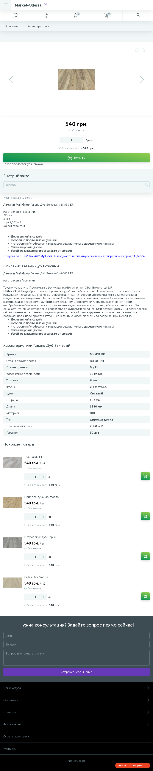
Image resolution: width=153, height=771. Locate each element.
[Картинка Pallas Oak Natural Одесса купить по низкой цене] (12, 583)
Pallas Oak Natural (36, 577)
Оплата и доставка (16, 736)
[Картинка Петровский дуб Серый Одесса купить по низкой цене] (12, 543)
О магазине (11, 700)
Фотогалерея (12, 724)
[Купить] (145, 476)
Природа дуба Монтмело (41, 497)
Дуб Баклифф (33, 457)
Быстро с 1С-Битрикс (130, 765)
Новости (9, 712)
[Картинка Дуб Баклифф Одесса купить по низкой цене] (12, 462)
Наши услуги (12, 688)
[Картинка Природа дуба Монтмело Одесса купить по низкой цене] (12, 502)
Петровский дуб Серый (40, 537)
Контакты (9, 748)
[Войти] (137, 15)
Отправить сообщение (76, 672)
